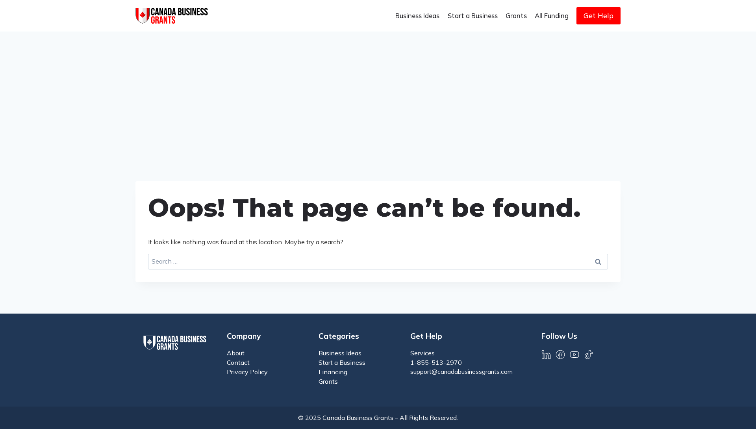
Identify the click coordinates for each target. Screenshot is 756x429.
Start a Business (473, 15)
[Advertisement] (378, 90)
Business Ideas (417, 15)
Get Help (598, 15)
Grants (516, 15)
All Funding (552, 15)
